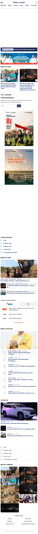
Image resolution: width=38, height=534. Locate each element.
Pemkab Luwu (7, 246)
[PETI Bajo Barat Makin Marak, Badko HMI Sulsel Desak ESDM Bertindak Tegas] (9, 75)
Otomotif (10, 357)
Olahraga (10, 364)
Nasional (19, 279)
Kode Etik (28, 518)
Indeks (10, 518)
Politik (19, 351)
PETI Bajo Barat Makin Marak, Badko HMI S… (21, 293)
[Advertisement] (19, 28)
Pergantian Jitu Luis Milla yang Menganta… (22, 366)
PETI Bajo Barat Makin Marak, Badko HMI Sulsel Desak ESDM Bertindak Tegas (8, 86)
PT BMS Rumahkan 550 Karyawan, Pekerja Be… (21, 286)
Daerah (6, 279)
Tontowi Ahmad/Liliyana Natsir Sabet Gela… (20, 373)
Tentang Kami (28, 521)
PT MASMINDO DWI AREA (10, 252)
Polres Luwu (7, 249)
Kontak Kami (10, 524)
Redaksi (9, 521)
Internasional (12, 279)
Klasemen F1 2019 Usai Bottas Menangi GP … (22, 387)
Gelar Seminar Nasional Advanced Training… (19, 353)
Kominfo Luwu (7, 243)
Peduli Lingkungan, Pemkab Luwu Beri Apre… (20, 380)
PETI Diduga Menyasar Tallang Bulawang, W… (15, 280)
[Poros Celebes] (19, 2)
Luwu (4, 240)
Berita (2, 279)
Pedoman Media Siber (27, 524)
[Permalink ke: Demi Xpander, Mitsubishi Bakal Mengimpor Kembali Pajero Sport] (19, 411)
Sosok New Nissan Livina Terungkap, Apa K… (21, 429)
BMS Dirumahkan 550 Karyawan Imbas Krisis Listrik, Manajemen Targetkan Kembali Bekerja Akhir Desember (28, 87)
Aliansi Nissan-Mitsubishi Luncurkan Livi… (21, 393)
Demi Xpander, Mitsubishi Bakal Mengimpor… (18, 360)
